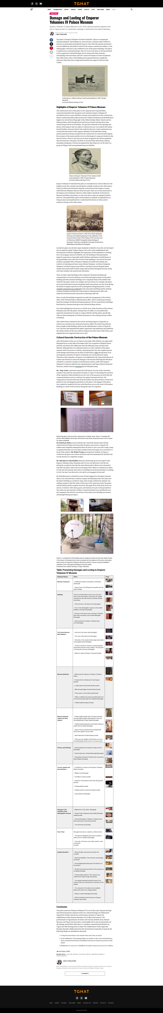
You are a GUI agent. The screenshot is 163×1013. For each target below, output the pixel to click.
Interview (95, 1003)
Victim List (103, 1003)
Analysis (73, 9)
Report (66, 9)
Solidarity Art (87, 1003)
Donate (108, 9)
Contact (57, 1003)
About (49, 9)
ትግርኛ (113, 9)
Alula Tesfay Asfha (61, 34)
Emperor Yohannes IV (98, 954)
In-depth (86, 9)
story (92, 9)
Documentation (57, 9)
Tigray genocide (61, 955)
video (96, 353)
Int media (63, 1003)
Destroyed (111, 1003)
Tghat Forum (100, 9)
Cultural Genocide (72, 954)
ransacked (78, 366)
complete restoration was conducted (68, 289)
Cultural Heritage (85, 954)
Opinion (80, 9)
